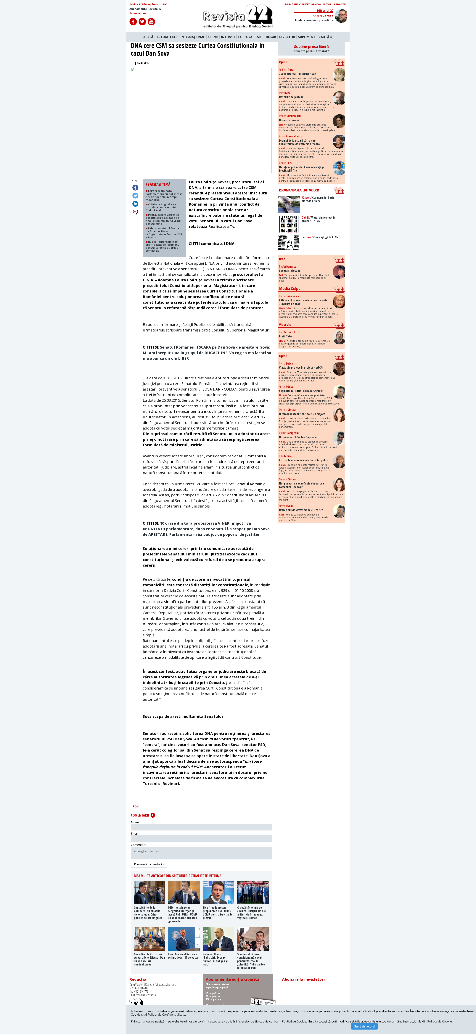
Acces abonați (138, 13)
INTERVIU (228, 37)
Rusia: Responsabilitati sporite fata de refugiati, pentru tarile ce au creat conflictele (162, 246)
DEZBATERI (287, 37)
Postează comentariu (149, 864)
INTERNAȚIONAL (193, 37)
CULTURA (245, 37)
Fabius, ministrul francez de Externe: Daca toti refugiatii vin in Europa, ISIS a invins (164, 233)
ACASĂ (148, 37)
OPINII (213, 37)
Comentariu (139, 845)
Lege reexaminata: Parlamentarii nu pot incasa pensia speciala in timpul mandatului (164, 195)
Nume (135, 822)
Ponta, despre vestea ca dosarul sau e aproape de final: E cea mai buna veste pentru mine (163, 219)
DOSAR (271, 37)
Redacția (340, 4)
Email (134, 834)
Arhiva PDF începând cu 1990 (148, 4)
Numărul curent (297, 4)
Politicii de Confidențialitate (166, 1014)
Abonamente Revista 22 (145, 8)
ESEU (259, 37)
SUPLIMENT (306, 37)
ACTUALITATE (167, 37)
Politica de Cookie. (439, 1021)
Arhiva (316, 4)
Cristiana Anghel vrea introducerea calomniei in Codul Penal (162, 207)
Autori (327, 4)
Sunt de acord (364, 1026)
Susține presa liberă (311, 48)
